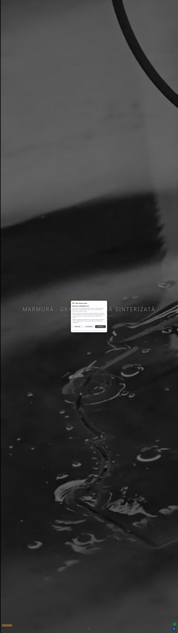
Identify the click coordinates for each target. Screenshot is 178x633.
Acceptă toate (100, 326)
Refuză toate (77, 326)
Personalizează (89, 326)
